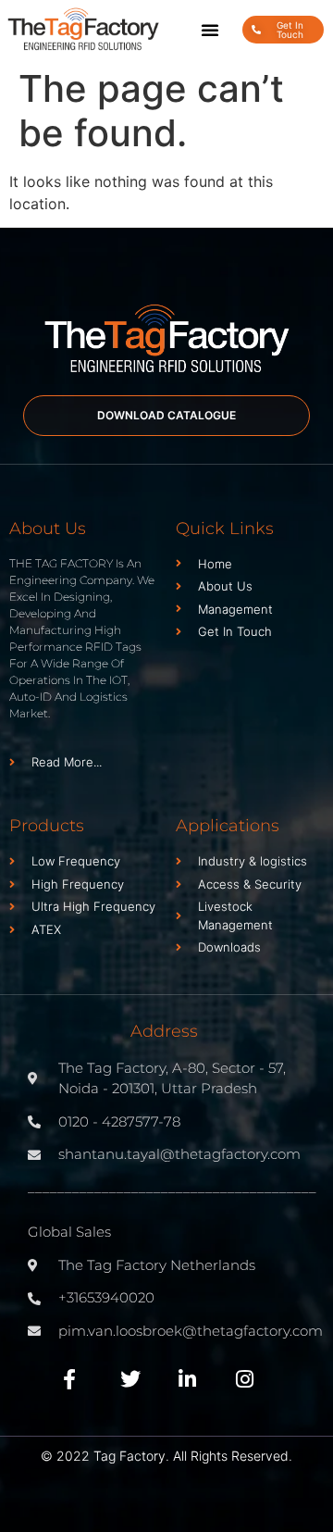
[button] (210, 30)
